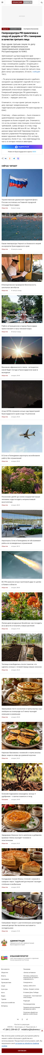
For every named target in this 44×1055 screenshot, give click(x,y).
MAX (34, 152)
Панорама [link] (5, 799)
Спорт (3, 986)
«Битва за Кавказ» (29, 972)
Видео (3, 996)
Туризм (3, 999)
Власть (3, 976)
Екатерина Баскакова (31, 29)
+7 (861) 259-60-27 (11, 1029)
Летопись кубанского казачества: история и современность (30, 977)
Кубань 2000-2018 (29, 986)
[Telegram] (14, 158)
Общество (5, 29)
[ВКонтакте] (5, 158)
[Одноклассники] (9, 158)
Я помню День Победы (31, 992)
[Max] (18, 158)
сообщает (36, 72)
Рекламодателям (29, 1004)
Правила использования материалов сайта (31, 1008)
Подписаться (23, 147)
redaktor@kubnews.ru (31, 1029)
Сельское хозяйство (8, 1002)
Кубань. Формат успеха (31, 989)
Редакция (26, 1001)
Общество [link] (5, 208)
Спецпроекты (27, 982)
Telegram (26, 1019)
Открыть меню (2, 2)
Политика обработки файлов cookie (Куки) (30, 1013)
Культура (4, 989)
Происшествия (6, 982)
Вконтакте (17, 1019)
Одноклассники (22, 1019)
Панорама (26, 969)
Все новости (5, 969)
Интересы (4, 1006)
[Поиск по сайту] (41, 2)
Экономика (5, 979)
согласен (22, 1051)
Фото (3, 992)
